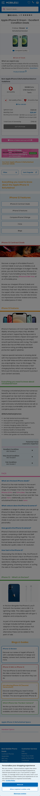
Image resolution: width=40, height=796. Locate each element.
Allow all (20, 785)
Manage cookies (20, 794)
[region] (20, 779)
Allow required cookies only (20, 789)
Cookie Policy (10, 780)
